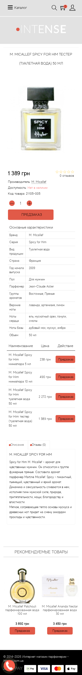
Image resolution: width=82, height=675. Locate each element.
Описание (17, 444)
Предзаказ (31, 215)
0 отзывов (67, 175)
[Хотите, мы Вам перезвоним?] (9, 666)
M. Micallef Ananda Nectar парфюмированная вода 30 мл (60, 609)
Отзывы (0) (39, 444)
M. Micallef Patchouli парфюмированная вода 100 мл (22, 609)
